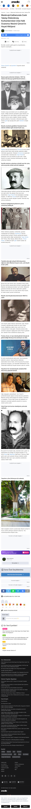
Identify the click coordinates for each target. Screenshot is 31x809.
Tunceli (14, 196)
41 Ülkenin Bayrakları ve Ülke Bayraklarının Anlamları (12, 739)
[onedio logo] (14, 791)
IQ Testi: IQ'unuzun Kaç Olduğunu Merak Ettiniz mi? (12, 745)
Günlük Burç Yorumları (7, 754)
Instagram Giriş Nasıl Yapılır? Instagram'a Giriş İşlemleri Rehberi (15, 737)
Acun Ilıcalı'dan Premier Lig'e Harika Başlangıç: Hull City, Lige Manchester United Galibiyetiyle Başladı (15, 638)
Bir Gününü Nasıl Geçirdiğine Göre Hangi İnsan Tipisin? (14, 644)
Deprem (9, 751)
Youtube (19, 751)
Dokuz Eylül (4, 65)
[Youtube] (11, 776)
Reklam (2, 769)
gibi (6, 120)
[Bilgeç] (27, 5)
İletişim (2, 771)
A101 (15, 754)
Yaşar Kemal (20, 154)
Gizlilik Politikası (4, 766)
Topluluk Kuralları (5, 767)
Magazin (5, 628)
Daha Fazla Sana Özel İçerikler (14, 574)
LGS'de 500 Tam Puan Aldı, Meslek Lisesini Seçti (11, 687)
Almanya (19, 149)
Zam (14, 751)
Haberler (3, 12)
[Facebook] (5, 776)
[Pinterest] (14, 776)
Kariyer (16, 762)
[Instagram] (2, 776)
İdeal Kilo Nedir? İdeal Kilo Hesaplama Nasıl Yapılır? (12, 731)
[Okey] (8, 5)
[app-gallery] (21, 782)
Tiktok (19, 754)
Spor (4, 635)
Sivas (5, 454)
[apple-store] (5, 782)
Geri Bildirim (4, 764)
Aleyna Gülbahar (12, 30)
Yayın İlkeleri (17, 766)
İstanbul (22, 120)
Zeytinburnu (18, 233)
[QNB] (18, 5)
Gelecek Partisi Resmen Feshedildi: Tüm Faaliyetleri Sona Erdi (14, 672)
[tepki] (2, 604)
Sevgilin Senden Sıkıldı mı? (9, 650)
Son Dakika (25, 754)
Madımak (12, 454)
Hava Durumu (4, 701)
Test (4, 641)
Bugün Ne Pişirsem (6, 756)
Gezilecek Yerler (16, 756)
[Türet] (22, 5)
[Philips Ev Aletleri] (3, 5)
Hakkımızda (3, 762)
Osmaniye (20, 153)
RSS (16, 769)
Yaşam (8, 12)
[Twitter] (8, 776)
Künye (16, 767)
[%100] (13, 5)
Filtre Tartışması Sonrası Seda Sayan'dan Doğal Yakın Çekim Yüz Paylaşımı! (16, 631)
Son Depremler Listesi (6, 703)
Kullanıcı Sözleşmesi (19, 764)
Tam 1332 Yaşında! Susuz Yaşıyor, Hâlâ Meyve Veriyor (13, 692)
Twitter (3, 751)
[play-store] (13, 782)
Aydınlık (13, 65)
